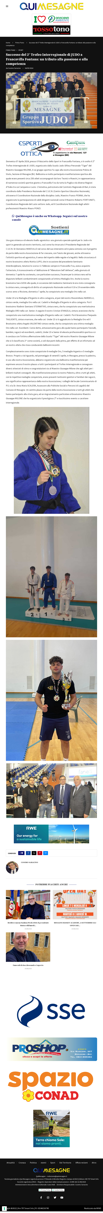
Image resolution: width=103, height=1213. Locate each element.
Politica (33, 1162)
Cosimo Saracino (14, 68)
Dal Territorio (65, 1162)
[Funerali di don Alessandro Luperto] (28, 947)
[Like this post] (22, 853)
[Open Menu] (7, 6)
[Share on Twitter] (34, 853)
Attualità (11, 1162)
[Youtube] (61, 1197)
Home (8, 43)
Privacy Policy (45, 1190)
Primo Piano (19, 43)
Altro (94, 1162)
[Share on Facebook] (28, 853)
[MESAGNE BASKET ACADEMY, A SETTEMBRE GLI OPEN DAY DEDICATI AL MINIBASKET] (75, 904)
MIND (98, 1208)
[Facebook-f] (41, 1197)
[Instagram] (48, 1197)
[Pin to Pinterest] (39, 853)
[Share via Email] (45, 853)
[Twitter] (55, 1197)
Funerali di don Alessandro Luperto (28, 965)
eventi (43, 1162)
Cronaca (22, 1162)
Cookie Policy (58, 1190)
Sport (52, 1162)
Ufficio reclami (81, 1162)
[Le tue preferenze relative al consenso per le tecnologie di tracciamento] (4, 1208)
